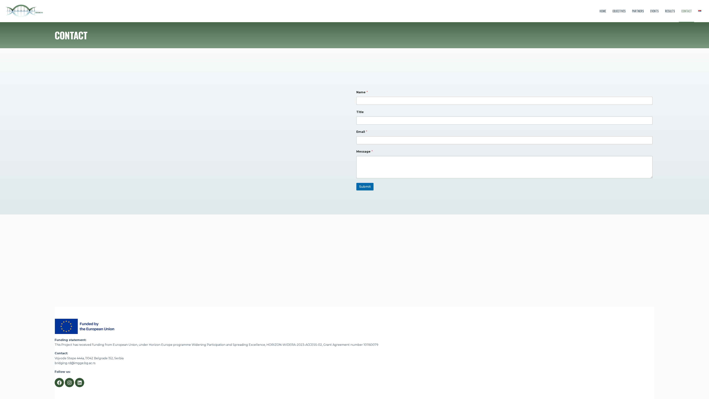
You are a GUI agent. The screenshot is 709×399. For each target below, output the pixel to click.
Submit (365, 186)
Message (364, 151)
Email (361, 132)
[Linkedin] (79, 382)
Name (362, 92)
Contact (686, 11)
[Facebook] (59, 382)
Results (670, 11)
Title (360, 112)
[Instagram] (69, 382)
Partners (638, 11)
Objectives (619, 11)
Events (654, 11)
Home (603, 11)
